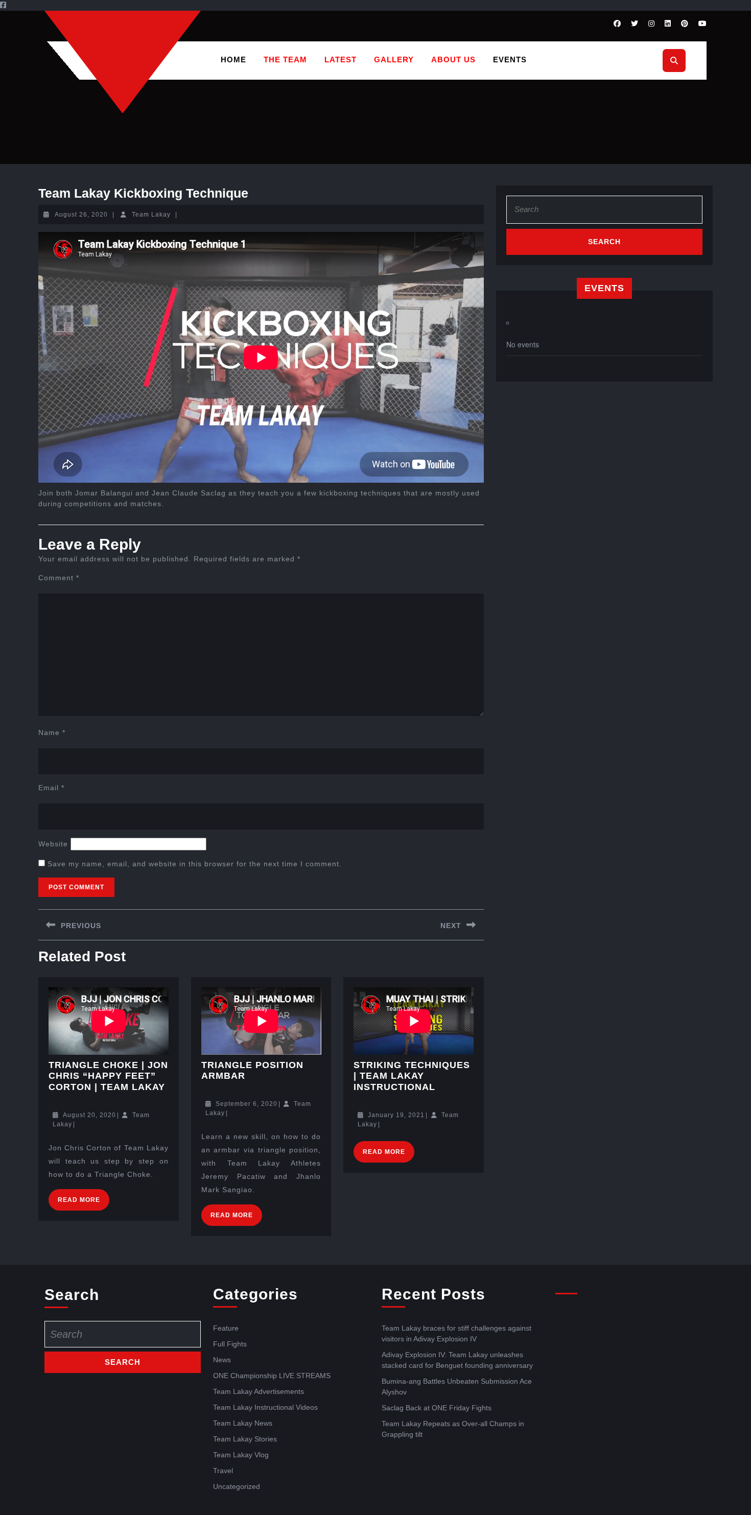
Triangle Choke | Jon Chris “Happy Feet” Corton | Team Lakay (108, 1076)
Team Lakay (151, 214)
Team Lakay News (242, 1423)
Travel (223, 1470)
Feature (226, 1328)
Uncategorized (236, 1486)
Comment (58, 578)
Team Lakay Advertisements (258, 1391)
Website (53, 844)
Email (51, 788)
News (222, 1360)
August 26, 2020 (81, 214)
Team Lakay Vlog (241, 1455)
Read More (83, 1196)
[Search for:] (604, 212)
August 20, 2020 (89, 1115)
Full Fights (230, 1344)
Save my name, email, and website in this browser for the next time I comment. (195, 864)
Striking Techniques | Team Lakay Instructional (412, 1076)
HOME (233, 59)
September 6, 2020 (246, 1103)
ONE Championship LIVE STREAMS (272, 1375)
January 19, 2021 (396, 1115)
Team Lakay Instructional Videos (265, 1407)
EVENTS (510, 59)
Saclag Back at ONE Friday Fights (436, 1408)
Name (51, 732)
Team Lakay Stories (245, 1439)
